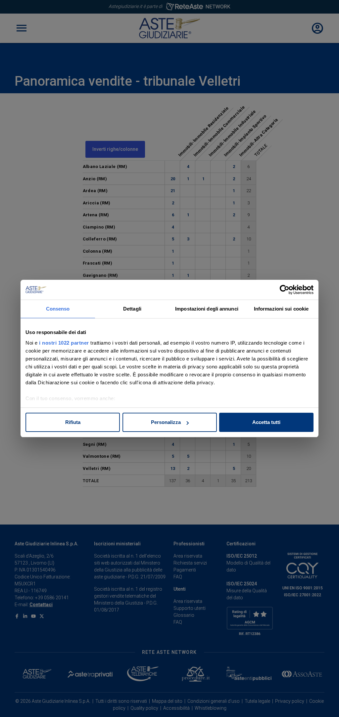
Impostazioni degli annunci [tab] (206, 309)
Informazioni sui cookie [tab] (281, 309)
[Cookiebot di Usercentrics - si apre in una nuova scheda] (285, 290)
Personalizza (166, 422)
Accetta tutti (266, 422)
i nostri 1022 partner (64, 343)
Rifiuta (72, 422)
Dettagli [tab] (132, 309)
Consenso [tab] (58, 309)
